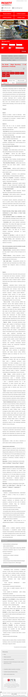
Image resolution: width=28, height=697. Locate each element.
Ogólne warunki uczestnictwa (9, 659)
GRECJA (11, 58)
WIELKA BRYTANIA (5, 58)
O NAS (25, 0)
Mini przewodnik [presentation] (21, 80)
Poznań (3, 75)
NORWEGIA (22, 58)
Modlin (8, 73)
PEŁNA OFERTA (7, 13)
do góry (15, 647)
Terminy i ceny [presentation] (12, 80)
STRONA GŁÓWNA (19, 0)
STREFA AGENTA (7, 17)
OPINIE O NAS (21, 17)
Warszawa (17, 73)
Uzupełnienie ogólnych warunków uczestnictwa (12, 669)
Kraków (4, 73)
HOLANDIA (9, 60)
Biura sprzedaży (7, 10)
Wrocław (22, 73)
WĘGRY (14, 60)
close (1, 692)
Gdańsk (8, 75)
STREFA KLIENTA (21, 13)
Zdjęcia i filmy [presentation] (6, 82)
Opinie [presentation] (13, 82)
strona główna (23, 647)
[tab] (4, 81)
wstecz (18, 647)
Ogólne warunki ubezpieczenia (9, 674)
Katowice (12, 73)
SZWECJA (3, 60)
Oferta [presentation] (4, 80)
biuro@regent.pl (18, 8)
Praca (5, 654)
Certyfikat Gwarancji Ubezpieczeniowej (10, 671)
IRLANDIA (17, 58)
